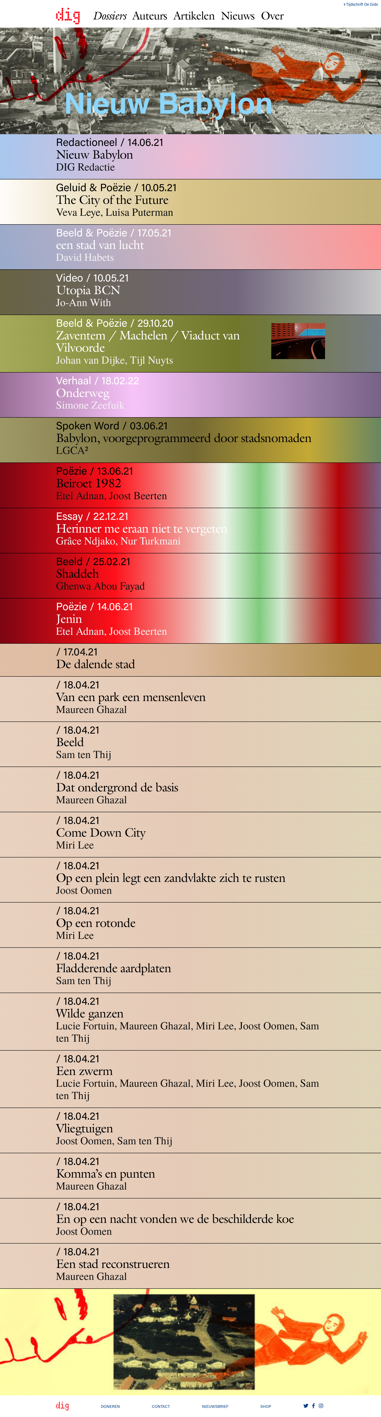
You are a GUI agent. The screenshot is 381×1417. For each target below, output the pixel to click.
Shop (265, 1406)
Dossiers (109, 16)
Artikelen (194, 15)
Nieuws (238, 15)
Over (272, 15)
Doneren (110, 1406)
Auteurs (149, 15)
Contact (161, 1406)
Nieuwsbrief (215, 1406)
